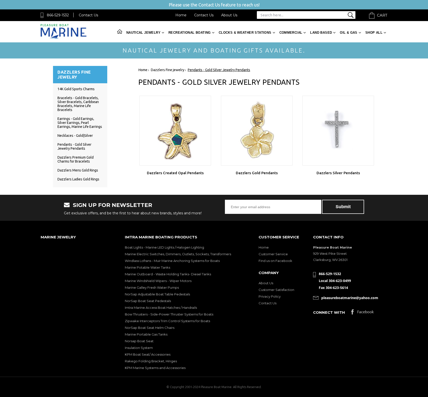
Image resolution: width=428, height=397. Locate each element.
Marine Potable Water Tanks (147, 267)
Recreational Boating (189, 32)
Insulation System (139, 348)
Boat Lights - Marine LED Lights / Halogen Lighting (164, 247)
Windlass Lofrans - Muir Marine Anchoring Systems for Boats (172, 261)
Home (181, 15)
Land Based (321, 32)
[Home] (63, 37)
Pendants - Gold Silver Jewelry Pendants (74, 146)
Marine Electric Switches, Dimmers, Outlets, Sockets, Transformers (178, 254)
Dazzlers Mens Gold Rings (77, 170)
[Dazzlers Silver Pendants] (338, 130)
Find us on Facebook (275, 261)
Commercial (290, 32)
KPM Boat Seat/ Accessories (147, 354)
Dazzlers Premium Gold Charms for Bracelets (75, 159)
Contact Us (88, 15)
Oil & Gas (348, 32)
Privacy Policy (270, 296)
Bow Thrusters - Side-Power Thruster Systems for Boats (169, 314)
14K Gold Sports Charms (76, 89)
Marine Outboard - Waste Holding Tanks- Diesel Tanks (168, 274)
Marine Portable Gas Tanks (146, 334)
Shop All (373, 32)
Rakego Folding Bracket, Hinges (151, 361)
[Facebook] (362, 313)
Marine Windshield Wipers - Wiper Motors (158, 281)
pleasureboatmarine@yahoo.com (349, 297)
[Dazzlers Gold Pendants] (256, 130)
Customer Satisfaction (276, 290)
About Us (229, 15)
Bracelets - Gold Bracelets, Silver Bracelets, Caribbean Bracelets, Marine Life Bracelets (78, 104)
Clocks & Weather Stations (245, 32)
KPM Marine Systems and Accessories (155, 368)
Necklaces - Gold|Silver (75, 136)
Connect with (329, 312)
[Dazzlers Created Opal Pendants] (175, 130)
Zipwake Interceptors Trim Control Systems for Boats (167, 321)
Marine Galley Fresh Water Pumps (152, 287)
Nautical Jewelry (143, 32)
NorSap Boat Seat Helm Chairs (149, 328)
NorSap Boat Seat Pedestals (148, 301)
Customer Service (273, 254)
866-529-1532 (58, 15)
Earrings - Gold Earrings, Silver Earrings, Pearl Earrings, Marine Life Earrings (79, 123)
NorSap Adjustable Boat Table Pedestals (157, 294)
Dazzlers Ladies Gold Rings (78, 179)
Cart (382, 15)
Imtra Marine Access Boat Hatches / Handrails (161, 308)
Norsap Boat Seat (139, 341)
